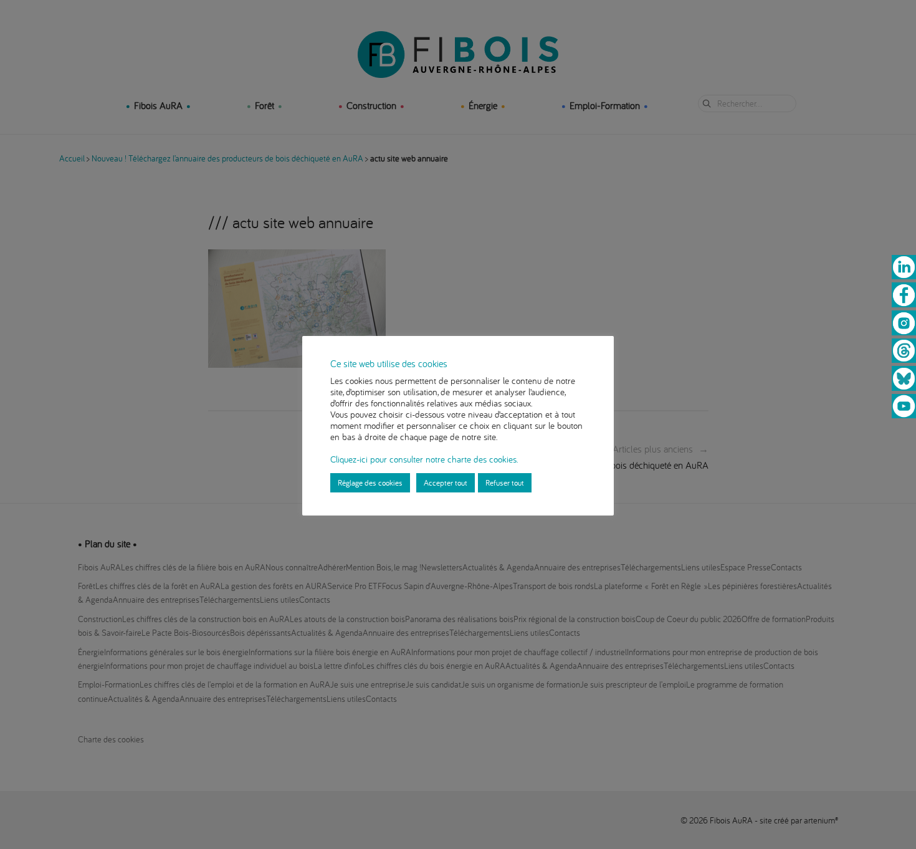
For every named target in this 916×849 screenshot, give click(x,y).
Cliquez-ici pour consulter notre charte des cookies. (424, 459)
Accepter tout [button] (445, 482)
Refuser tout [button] (504, 482)
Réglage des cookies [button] (370, 482)
